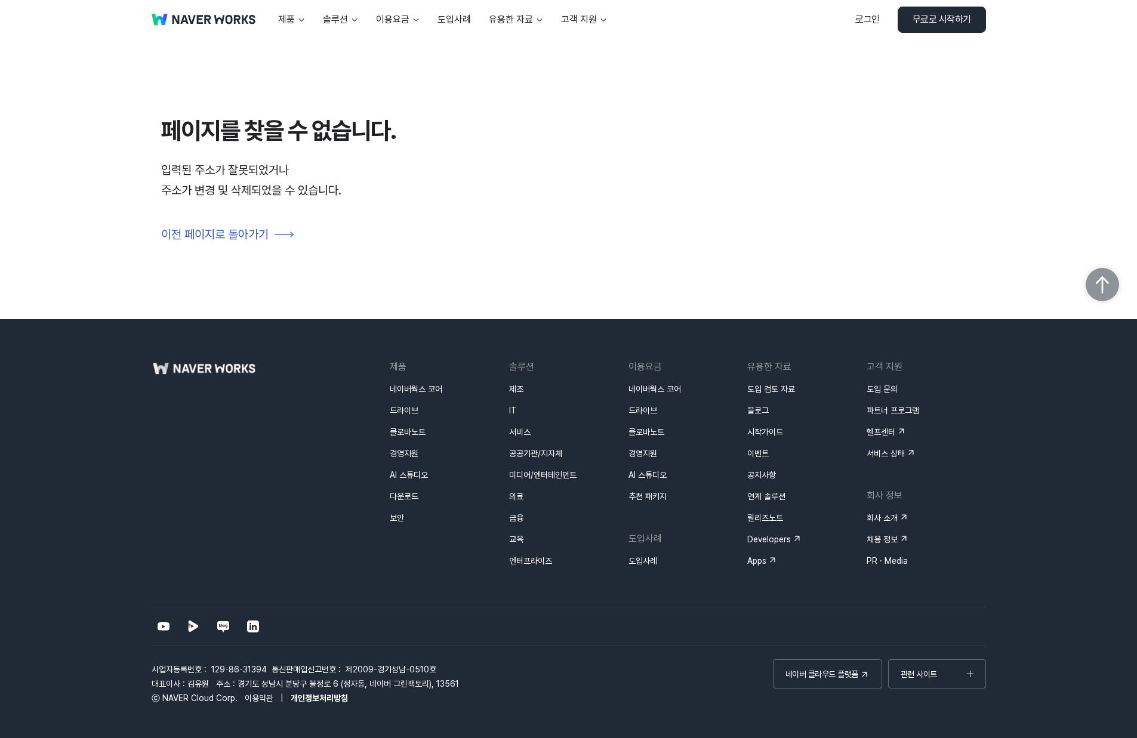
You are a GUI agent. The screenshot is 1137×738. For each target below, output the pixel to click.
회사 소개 (882, 518)
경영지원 (404, 453)
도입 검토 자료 (771, 389)
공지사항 (761, 475)
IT (512, 410)
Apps (756, 561)
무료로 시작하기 (942, 19)
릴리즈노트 (765, 518)
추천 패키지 (647, 496)
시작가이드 (765, 432)
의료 (516, 496)
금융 (516, 518)
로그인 (867, 19)
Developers (769, 539)
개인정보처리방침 (319, 698)
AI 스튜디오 (409, 475)
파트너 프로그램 (893, 410)
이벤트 (758, 453)
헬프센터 (881, 432)
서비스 (520, 432)
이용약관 (259, 698)
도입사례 (642, 561)
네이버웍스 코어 (416, 389)
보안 (397, 518)
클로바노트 (408, 432)
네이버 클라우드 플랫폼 (821, 674)
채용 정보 (882, 539)
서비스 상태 (886, 453)
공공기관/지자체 (535, 453)
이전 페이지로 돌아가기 (215, 234)
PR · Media (887, 561)
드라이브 (404, 410)
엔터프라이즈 (530, 561)
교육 (516, 539)
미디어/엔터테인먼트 (543, 475)
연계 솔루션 (766, 496)
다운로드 (404, 496)
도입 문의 (882, 389)
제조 (516, 389)
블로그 (758, 410)
